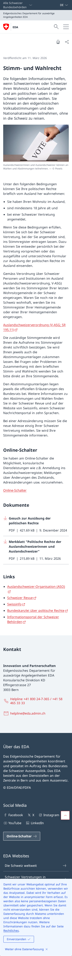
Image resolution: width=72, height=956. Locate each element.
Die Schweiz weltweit (21, 865)
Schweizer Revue (20, 598)
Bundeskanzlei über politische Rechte (35, 610)
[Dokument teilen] (66, 41)
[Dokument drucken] (58, 41)
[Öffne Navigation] (66, 27)
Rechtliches (11, 930)
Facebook (15, 815)
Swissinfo (14, 604)
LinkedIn (37, 823)
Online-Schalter (15, 490)
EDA (15, 27)
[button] (65, 815)
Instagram (51, 815)
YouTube (14, 823)
